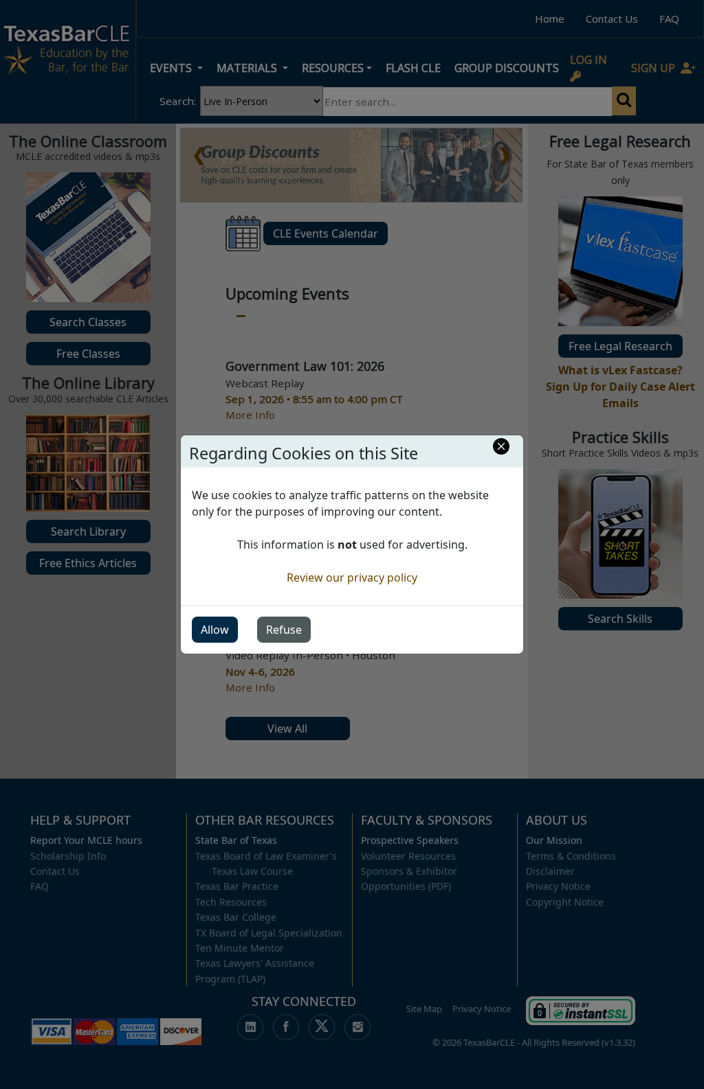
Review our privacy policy (352, 577)
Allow (215, 629)
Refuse (284, 629)
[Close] (501, 446)
